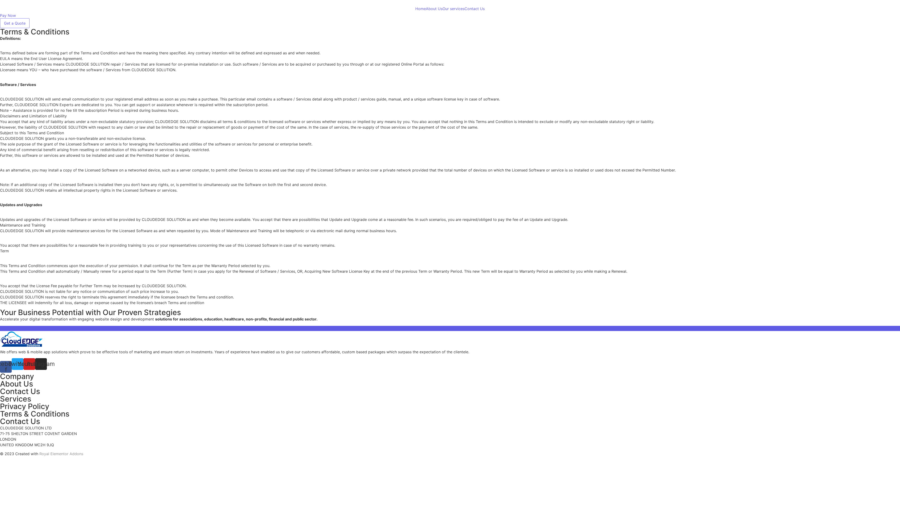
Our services (453, 8)
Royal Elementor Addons (61, 453)
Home (420, 8)
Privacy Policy (24, 406)
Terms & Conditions (34, 413)
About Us (434, 8)
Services (15, 398)
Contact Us (475, 8)
